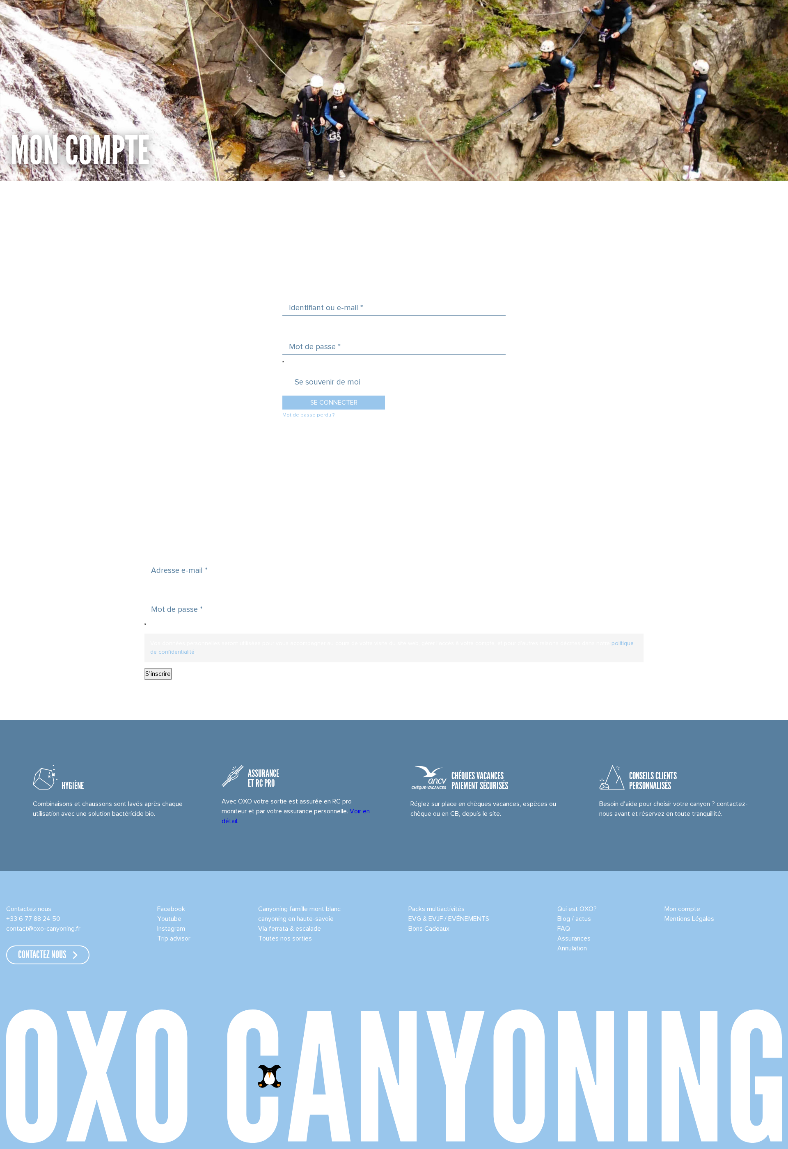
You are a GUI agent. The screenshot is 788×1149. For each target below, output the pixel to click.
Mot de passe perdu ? (308, 415)
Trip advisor (173, 938)
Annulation (572, 948)
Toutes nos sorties (285, 938)
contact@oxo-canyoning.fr (43, 928)
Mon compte (682, 909)
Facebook (171, 909)
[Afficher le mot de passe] (283, 361)
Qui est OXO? (577, 909)
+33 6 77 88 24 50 (33, 919)
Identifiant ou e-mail (326, 308)
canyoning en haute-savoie (296, 919)
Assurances (574, 938)
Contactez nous (28, 909)
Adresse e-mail (179, 570)
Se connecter (333, 402)
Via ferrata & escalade (289, 928)
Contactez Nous (42, 955)
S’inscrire (158, 674)
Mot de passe (315, 347)
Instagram (171, 928)
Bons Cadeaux (428, 928)
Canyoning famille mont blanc (299, 909)
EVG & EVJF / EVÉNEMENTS (448, 919)
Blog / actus (574, 919)
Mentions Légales (689, 919)
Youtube (169, 919)
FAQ (563, 928)
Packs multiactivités (436, 909)
